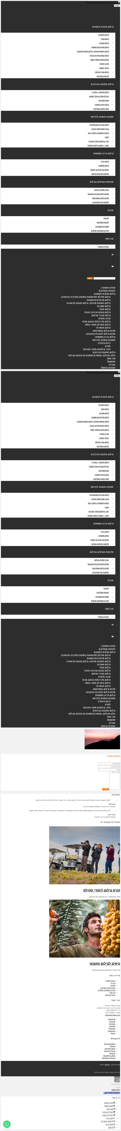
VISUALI (107, 1065)
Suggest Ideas (110, 1049)
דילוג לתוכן (116, 1090)
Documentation (109, 1044)
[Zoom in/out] (112, 1084)
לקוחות (112, 985)
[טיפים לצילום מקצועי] (84, 957)
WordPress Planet (108, 1058)
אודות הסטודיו (110, 981)
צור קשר (112, 993)
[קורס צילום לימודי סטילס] (84, 884)
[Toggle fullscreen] (114, 1084)
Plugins (112, 1046)
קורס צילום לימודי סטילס (101, 890)
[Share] (117, 1084)
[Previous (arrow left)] (119, 1087)
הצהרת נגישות (110, 995)
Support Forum (109, 1051)
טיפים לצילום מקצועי (104, 963)
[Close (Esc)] (119, 1084)
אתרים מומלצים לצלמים (106, 990)
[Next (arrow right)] (117, 1087)
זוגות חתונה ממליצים (107, 988)
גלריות (113, 983)
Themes (112, 1053)
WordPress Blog (109, 1056)
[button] (6, 1124)
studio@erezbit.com (112, 1015)
